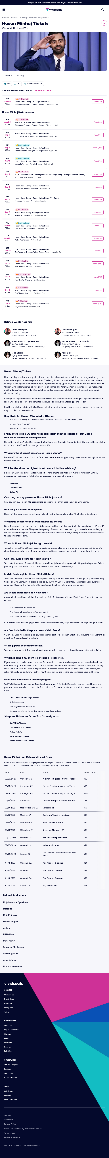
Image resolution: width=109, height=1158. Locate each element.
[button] (7, 84)
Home (5, 17)
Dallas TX (14, 492)
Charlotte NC (16, 488)
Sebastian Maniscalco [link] (13, 947)
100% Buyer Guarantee (65, 3)
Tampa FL (14, 483)
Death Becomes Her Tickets (22, 741)
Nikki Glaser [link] (9, 934)
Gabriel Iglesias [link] (10, 953)
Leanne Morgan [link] (10, 921)
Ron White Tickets (18, 723)
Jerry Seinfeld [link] (9, 960)
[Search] (102, 9)
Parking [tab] (20, 75)
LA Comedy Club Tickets (20, 727)
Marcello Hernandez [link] (12, 966)
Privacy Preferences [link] (12, 1137)
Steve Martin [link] (9, 941)
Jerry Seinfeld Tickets (19, 736)
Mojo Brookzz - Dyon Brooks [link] (16, 902)
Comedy (23, 17)
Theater (13, 17)
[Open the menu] (3, 9)
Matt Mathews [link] (10, 915)
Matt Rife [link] (7, 909)
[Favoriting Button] (104, 23)
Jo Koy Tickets (16, 732)
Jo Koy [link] (6, 928)
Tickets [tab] (8, 75)
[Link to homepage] (54, 9)
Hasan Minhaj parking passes (36, 502)
